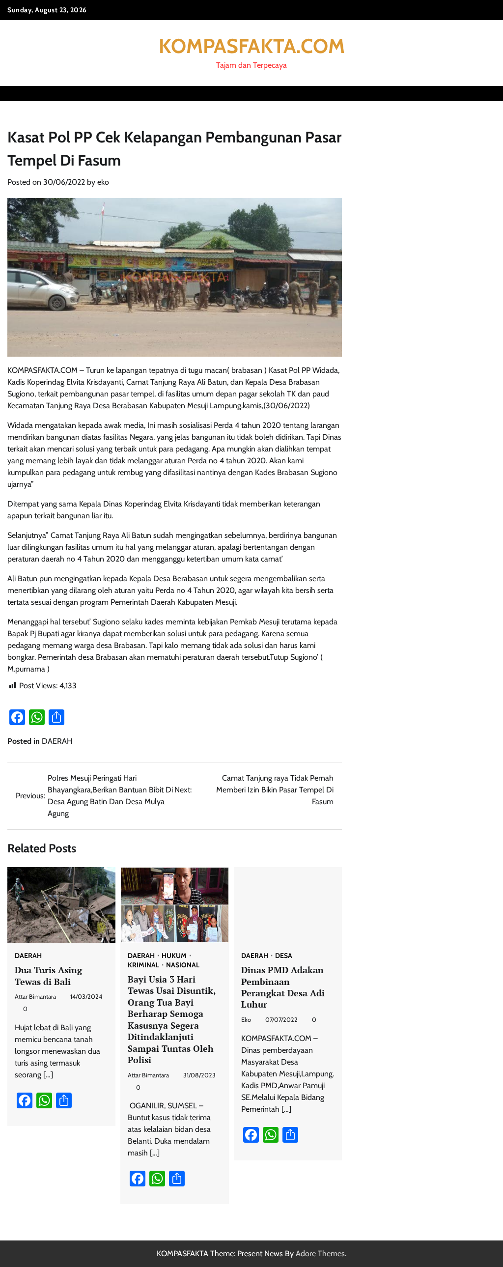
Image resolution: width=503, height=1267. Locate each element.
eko (103, 182)
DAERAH (57, 741)
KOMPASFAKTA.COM (252, 46)
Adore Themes (320, 1253)
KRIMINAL (143, 965)
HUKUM (174, 956)
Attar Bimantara (35, 996)
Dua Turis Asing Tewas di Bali (48, 975)
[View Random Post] (471, 93)
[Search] (488, 93)
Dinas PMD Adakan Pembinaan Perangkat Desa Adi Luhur (283, 987)
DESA (283, 956)
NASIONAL (182, 965)
